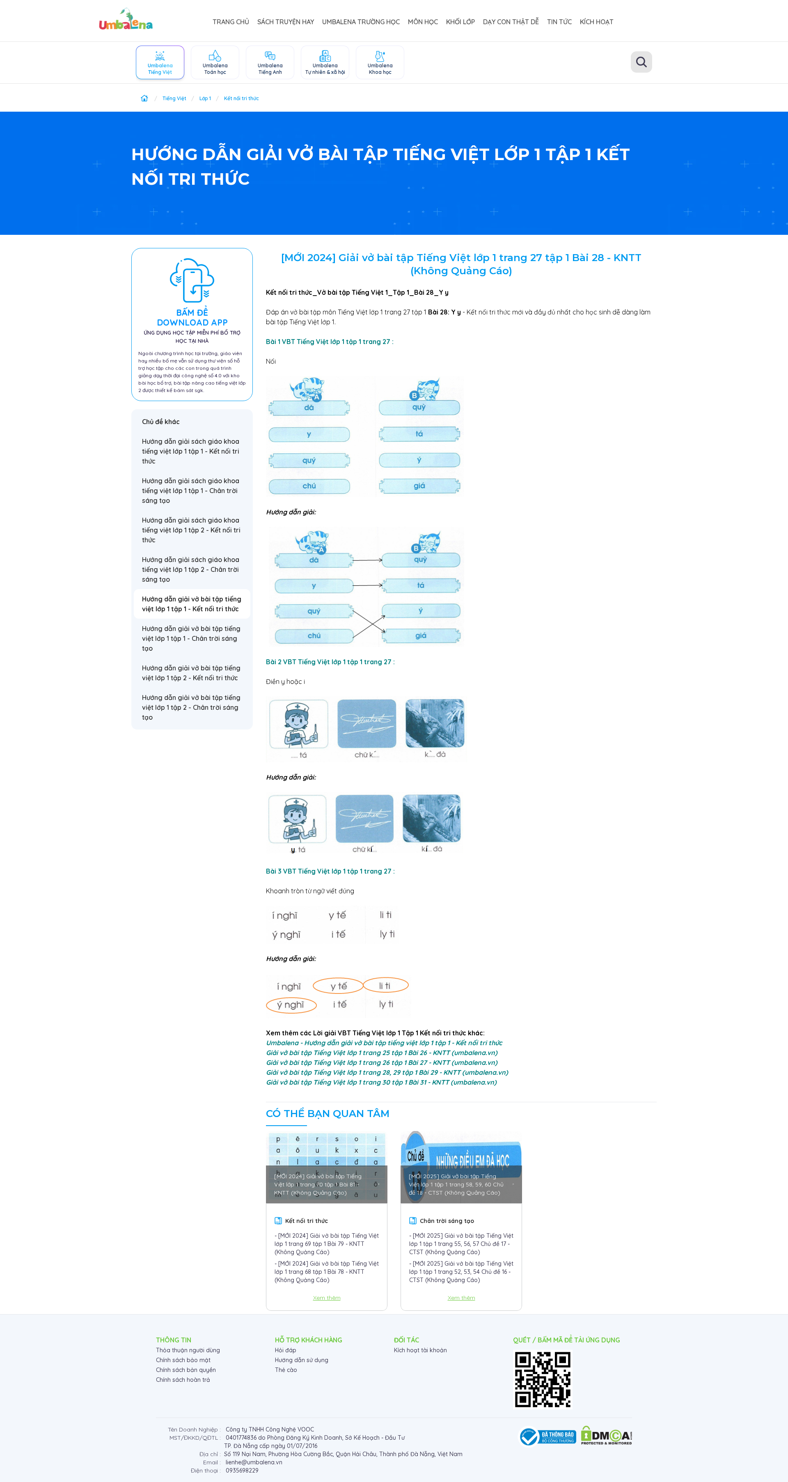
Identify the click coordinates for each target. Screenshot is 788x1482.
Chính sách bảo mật (183, 1360)
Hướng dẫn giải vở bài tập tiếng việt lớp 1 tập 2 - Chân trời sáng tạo (191, 707)
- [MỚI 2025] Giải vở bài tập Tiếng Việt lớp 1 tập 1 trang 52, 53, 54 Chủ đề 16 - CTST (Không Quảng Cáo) (461, 1272)
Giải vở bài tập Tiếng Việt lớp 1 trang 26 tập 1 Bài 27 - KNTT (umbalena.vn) (381, 1062)
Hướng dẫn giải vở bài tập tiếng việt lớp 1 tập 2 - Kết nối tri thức (191, 673)
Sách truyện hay (285, 22)
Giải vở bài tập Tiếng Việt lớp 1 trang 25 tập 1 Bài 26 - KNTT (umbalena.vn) (381, 1052)
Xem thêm (327, 1297)
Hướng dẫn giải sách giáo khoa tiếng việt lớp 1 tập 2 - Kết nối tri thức (191, 530)
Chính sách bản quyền (186, 1370)
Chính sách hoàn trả (183, 1379)
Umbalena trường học (361, 22)
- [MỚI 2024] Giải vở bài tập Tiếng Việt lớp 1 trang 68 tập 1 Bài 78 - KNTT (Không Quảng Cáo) (327, 1272)
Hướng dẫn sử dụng (301, 1360)
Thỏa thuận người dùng (188, 1350)
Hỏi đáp (285, 1350)
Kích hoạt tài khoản (420, 1350)
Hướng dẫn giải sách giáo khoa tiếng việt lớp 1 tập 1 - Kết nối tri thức (190, 451)
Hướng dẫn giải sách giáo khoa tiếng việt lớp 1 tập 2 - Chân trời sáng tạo (190, 569)
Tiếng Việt (174, 98)
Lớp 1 (205, 98)
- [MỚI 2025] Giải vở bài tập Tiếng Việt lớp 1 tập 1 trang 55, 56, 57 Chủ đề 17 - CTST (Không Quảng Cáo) (461, 1244)
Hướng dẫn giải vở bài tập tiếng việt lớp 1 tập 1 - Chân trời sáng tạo (191, 638)
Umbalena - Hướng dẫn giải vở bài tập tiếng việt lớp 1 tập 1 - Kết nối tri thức (384, 1043)
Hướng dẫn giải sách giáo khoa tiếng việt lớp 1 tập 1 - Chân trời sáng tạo (190, 491)
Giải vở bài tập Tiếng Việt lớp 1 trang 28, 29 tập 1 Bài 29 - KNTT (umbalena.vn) (387, 1072)
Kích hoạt (597, 22)
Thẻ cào (286, 1370)
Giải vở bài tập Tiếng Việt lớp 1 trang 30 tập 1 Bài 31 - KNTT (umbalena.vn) (381, 1082)
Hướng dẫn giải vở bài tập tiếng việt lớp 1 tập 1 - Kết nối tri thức (191, 604)
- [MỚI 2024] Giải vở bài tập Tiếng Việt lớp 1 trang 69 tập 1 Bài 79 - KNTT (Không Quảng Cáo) (327, 1244)
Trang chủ (231, 22)
